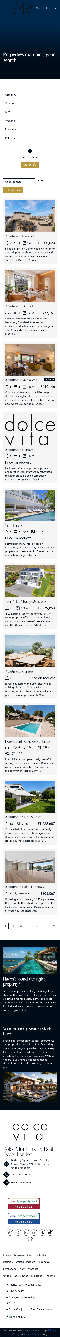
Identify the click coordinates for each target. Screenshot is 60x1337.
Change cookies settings (23, 1297)
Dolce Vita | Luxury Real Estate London (28, 1151)
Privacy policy (16, 1291)
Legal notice (34, 1284)
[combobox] (30, 94)
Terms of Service (32, 1334)
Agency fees (16, 1284)
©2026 (12, 1303)
